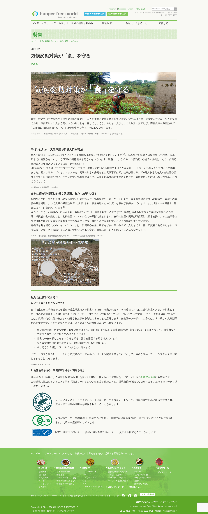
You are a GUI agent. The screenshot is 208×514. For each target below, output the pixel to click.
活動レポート (109, 23)
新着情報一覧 (163, 468)
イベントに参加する (117, 475)
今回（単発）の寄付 (143, 477)
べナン (85, 475)
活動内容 (43, 471)
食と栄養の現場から (65, 484)
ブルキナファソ (89, 477)
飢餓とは (60, 475)
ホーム (33, 41)
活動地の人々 (135, 487)
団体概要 (43, 475)
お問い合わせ (141, 9)
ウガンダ (86, 480)
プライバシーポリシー (52, 496)
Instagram (112, 9)
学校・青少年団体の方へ (95, 14)
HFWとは (42, 468)
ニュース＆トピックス (92, 486)
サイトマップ (36, 496)
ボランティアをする (117, 477)
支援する (163, 23)
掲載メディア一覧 (116, 487)
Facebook (122, 9)
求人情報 (43, 486)
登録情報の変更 (141, 484)
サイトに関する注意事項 (73, 496)
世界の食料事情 (63, 471)
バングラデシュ (89, 471)
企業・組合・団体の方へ (117, 14)
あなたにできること (136, 23)
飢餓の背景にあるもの (69, 41)
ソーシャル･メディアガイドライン (98, 496)
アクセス (43, 480)
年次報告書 (44, 477)
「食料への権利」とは (66, 477)
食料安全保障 (148, 377)
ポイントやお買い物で (118, 480)
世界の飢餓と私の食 (82, 23)
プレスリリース (164, 472)
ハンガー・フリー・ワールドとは (50, 23)
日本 (84, 484)
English (130, 9)
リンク (116, 496)
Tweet (34, 63)
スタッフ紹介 (45, 484)
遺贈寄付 (138, 480)
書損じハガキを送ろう (118, 471)
